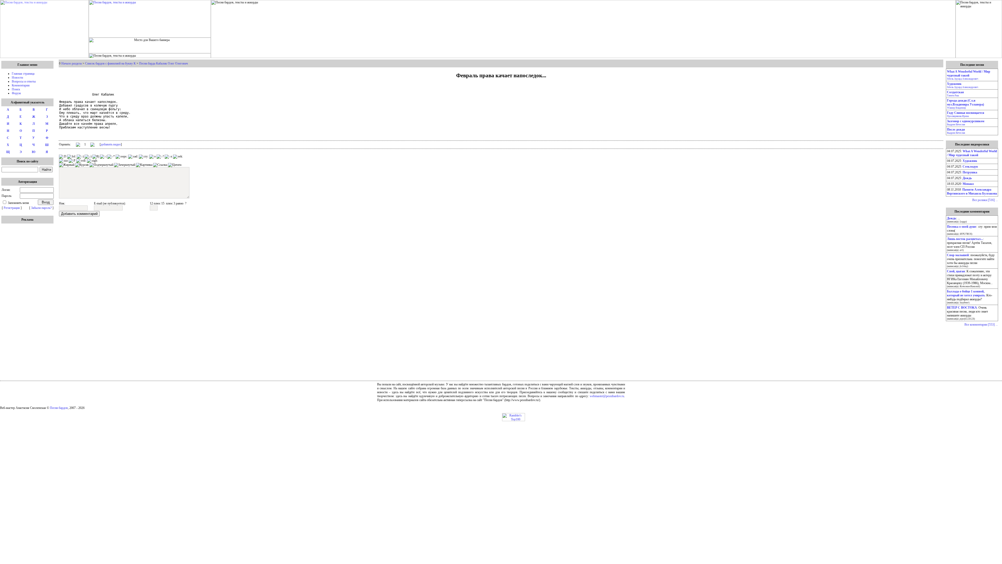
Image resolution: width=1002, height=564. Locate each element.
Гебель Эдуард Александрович (962, 79)
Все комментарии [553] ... (981, 324)
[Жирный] (66, 165)
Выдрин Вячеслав (956, 124)
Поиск (16, 89)
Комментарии (20, 85)
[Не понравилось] (92, 145)
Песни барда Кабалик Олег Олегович (163, 63)
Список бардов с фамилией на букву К (110, 63)
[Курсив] (82, 165)
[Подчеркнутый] (101, 165)
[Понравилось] (78, 146)
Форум (16, 93)
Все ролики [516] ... (985, 200)
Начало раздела (71, 63)
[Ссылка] (160, 165)
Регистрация (12, 208)
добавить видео (111, 144)
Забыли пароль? (41, 208)
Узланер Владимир (956, 108)
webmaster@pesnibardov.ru (607, 396)
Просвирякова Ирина (958, 116)
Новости (17, 77)
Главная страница (23, 73)
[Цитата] (174, 165)
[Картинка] (144, 165)
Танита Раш (953, 95)
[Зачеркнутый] (124, 165)
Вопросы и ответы (24, 81)
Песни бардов (59, 408)
